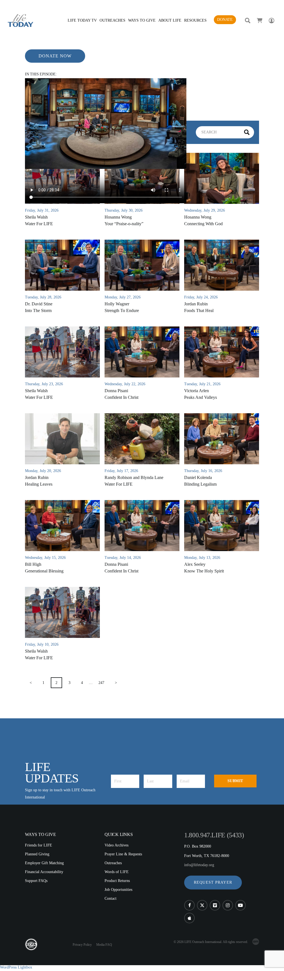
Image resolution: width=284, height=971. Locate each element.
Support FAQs (36, 881)
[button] (213, 882)
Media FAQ (104, 945)
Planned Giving (37, 854)
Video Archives (116, 845)
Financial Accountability (44, 872)
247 (101, 683)
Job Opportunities (118, 890)
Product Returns (117, 881)
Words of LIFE (117, 872)
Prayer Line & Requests (123, 854)
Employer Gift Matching (44, 863)
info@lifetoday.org (199, 865)
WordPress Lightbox (16, 967)
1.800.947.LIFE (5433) (214, 835)
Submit (235, 781)
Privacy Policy (82, 945)
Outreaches (113, 863)
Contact (110, 898)
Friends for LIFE (38, 845)
